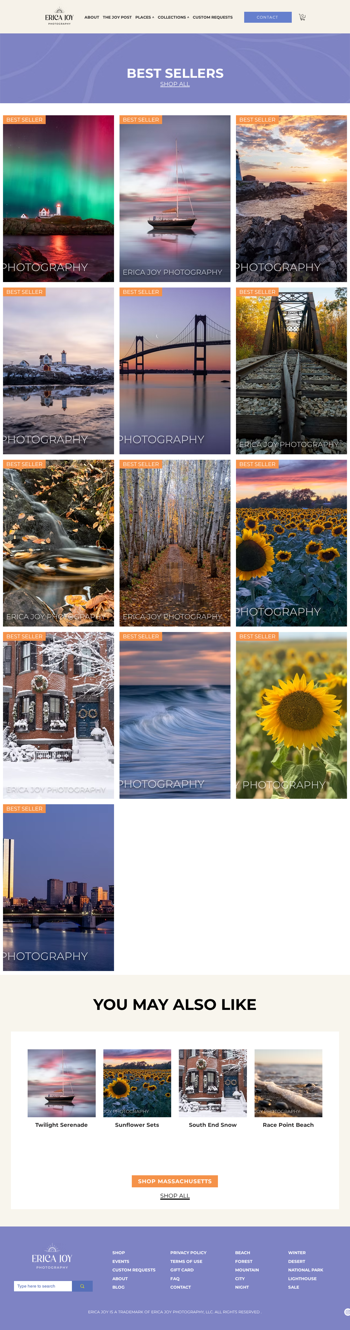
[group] (175, 1089)
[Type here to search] (82, 1286)
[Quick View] (62, 1083)
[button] (144, 17)
